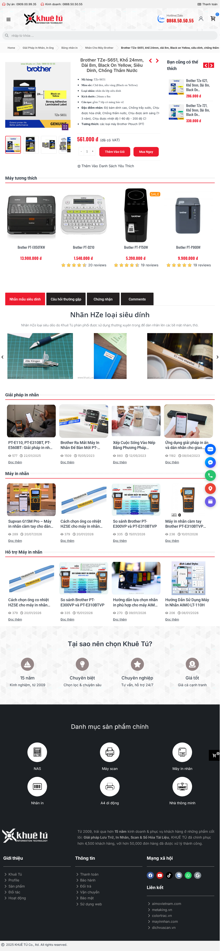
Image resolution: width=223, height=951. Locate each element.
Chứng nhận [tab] (103, 299)
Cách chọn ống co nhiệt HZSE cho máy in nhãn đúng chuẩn (81, 524)
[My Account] (201, 19)
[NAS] (37, 752)
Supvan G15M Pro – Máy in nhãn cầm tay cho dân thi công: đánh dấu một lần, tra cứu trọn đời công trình (29, 524)
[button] (205, 65)
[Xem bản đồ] (210, 488)
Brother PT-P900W (188, 247)
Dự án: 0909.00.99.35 (21, 4)
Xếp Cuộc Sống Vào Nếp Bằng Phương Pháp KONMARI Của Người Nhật (136, 445)
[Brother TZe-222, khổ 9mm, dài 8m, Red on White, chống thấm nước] (176, 112)
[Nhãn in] (37, 786)
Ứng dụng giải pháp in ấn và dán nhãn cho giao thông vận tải (186, 445)
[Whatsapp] (188, 875)
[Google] (197, 875)
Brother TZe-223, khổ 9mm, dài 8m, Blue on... (198, 85)
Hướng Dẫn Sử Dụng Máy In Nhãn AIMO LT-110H (187, 602)
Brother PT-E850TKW (31, 247)
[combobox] (108, 35)
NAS (37, 768)
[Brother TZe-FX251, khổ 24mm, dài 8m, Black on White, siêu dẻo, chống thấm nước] (157, 60)
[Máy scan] (110, 752)
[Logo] (178, 875)
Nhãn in (37, 803)
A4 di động (110, 803)
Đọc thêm (15, 462)
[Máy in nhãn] (182, 752)
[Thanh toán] (199, 4)
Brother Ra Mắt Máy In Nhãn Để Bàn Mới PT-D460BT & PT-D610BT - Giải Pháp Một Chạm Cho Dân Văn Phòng (82, 445)
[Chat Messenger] (210, 462)
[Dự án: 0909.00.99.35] (3, 4)
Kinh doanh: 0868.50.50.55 (64, 4)
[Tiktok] (169, 875)
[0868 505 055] (210, 475)
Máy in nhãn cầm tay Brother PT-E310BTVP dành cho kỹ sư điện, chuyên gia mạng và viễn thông (186, 524)
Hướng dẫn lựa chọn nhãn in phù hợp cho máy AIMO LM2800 (135, 602)
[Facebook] (150, 875)
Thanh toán (210, 4)
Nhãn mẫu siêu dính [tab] (25, 299)
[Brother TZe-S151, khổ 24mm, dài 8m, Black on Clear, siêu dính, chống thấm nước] (150, 60)
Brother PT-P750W (136, 247)
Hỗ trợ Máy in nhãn (23, 552)
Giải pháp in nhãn (22, 394)
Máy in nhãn (17, 473)
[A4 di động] (110, 786)
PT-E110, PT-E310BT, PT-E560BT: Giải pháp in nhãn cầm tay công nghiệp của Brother (31, 445)
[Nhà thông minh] (182, 786)
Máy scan (110, 768)
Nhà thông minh (182, 803)
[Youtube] (159, 875)
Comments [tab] (137, 299)
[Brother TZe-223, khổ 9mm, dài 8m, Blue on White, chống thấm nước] (176, 87)
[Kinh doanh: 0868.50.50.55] (42, 4)
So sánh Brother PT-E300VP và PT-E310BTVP (135, 524)
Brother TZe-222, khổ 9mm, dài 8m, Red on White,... (198, 110)
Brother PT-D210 (83, 247)
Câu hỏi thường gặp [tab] (66, 299)
